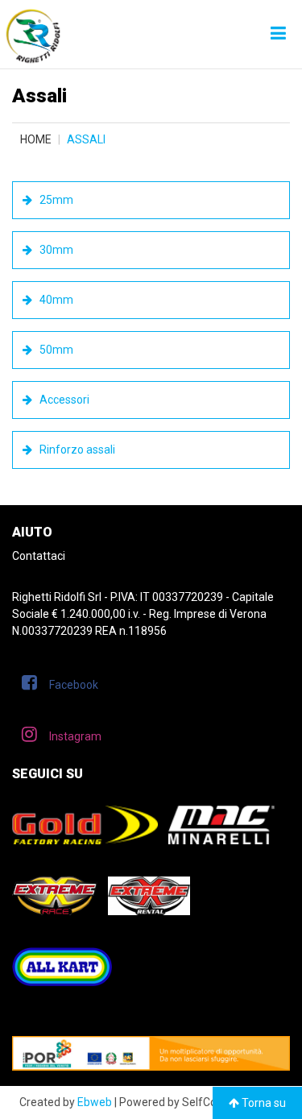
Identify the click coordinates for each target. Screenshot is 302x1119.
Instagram (75, 736)
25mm (55, 199)
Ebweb (94, 1102)
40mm (55, 299)
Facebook (73, 684)
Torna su (262, 1102)
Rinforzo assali (76, 449)
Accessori (63, 399)
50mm (55, 349)
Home (36, 139)
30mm (55, 249)
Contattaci (38, 555)
